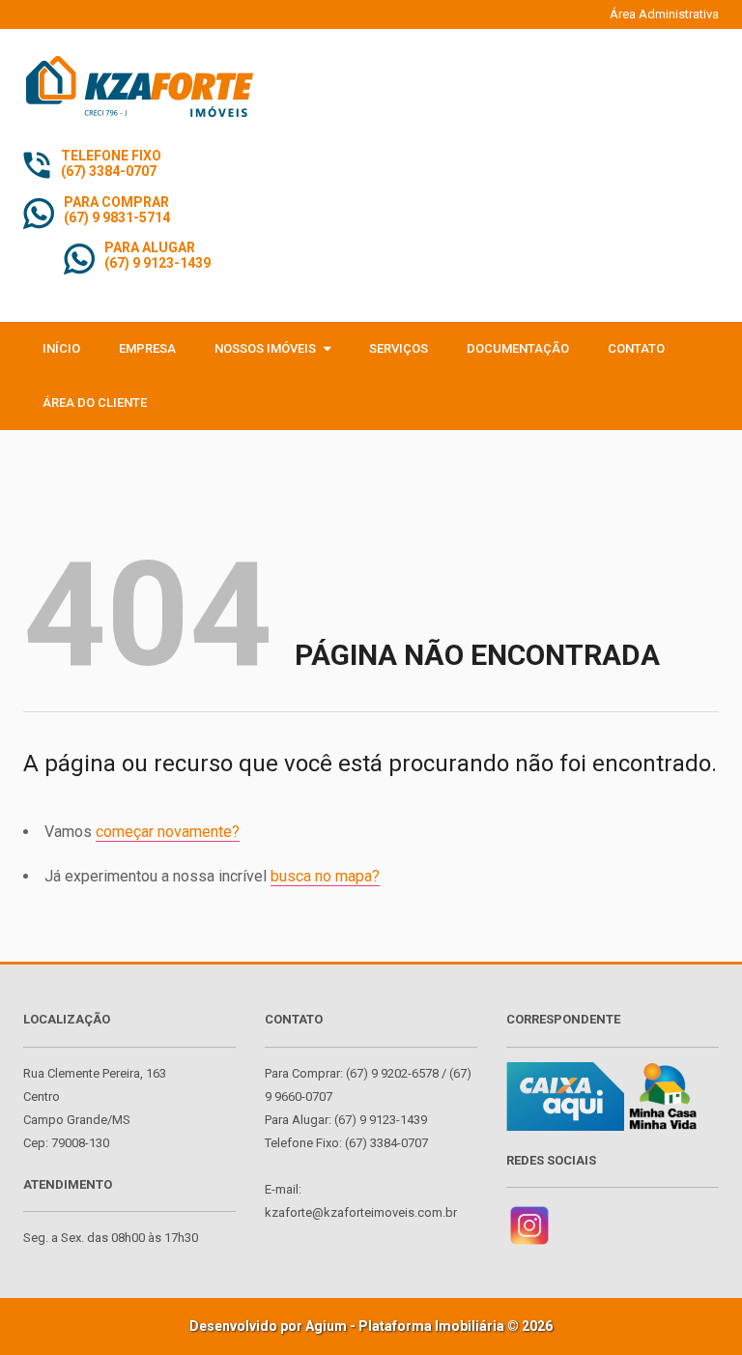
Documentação (518, 348)
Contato (636, 348)
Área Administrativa (664, 14)
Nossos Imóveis (266, 348)
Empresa (147, 348)
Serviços (398, 348)
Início (61, 348)
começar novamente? (168, 831)
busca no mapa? (325, 876)
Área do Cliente (95, 402)
